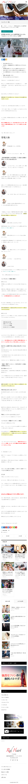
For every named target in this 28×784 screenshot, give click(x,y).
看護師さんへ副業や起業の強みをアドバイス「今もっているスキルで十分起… (8, 574)
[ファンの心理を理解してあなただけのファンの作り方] (6, 627)
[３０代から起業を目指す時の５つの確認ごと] (6, 618)
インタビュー (9, 31)
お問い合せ (3, 777)
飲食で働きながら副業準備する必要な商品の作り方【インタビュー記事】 (20, 556)
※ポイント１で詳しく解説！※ (7, 227)
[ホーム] (1, 26)
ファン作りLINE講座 (5, 769)
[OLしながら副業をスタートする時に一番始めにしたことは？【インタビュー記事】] (20, 566)
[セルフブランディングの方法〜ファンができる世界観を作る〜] (6, 636)
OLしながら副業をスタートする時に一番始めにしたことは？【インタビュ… (20, 574)
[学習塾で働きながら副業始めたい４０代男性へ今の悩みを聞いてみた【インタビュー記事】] (7, 549)
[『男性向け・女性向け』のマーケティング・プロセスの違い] (6, 609)
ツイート (2, 740)
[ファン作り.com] (9, 2)
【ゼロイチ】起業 (4, 697)
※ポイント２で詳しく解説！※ (9, 271)
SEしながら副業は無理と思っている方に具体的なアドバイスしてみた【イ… (8, 592)
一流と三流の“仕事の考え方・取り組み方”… (18, 653)
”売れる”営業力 (4, 694)
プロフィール (4, 774)
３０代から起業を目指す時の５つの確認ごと (18, 617)
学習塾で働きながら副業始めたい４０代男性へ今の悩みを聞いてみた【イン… (8, 557)
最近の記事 (7, 601)
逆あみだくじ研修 (5, 772)
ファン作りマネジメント (6, 766)
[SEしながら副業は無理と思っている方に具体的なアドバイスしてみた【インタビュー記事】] (7, 583)
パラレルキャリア (4, 702)
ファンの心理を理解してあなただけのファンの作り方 (18, 626)
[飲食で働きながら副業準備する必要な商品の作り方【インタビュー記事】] (20, 549)
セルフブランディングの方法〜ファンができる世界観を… (18, 635)
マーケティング (4, 707)
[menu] (26, 2)
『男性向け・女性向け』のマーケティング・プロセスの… (18, 608)
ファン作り (3, 704)
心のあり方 (3, 709)
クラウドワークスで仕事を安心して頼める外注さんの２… (18, 644)
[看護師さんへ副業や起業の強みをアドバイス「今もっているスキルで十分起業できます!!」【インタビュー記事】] (7, 566)
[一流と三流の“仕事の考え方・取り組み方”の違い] (6, 654)
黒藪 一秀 (7, 530)
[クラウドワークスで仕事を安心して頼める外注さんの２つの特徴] (6, 645)
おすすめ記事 (20, 601)
